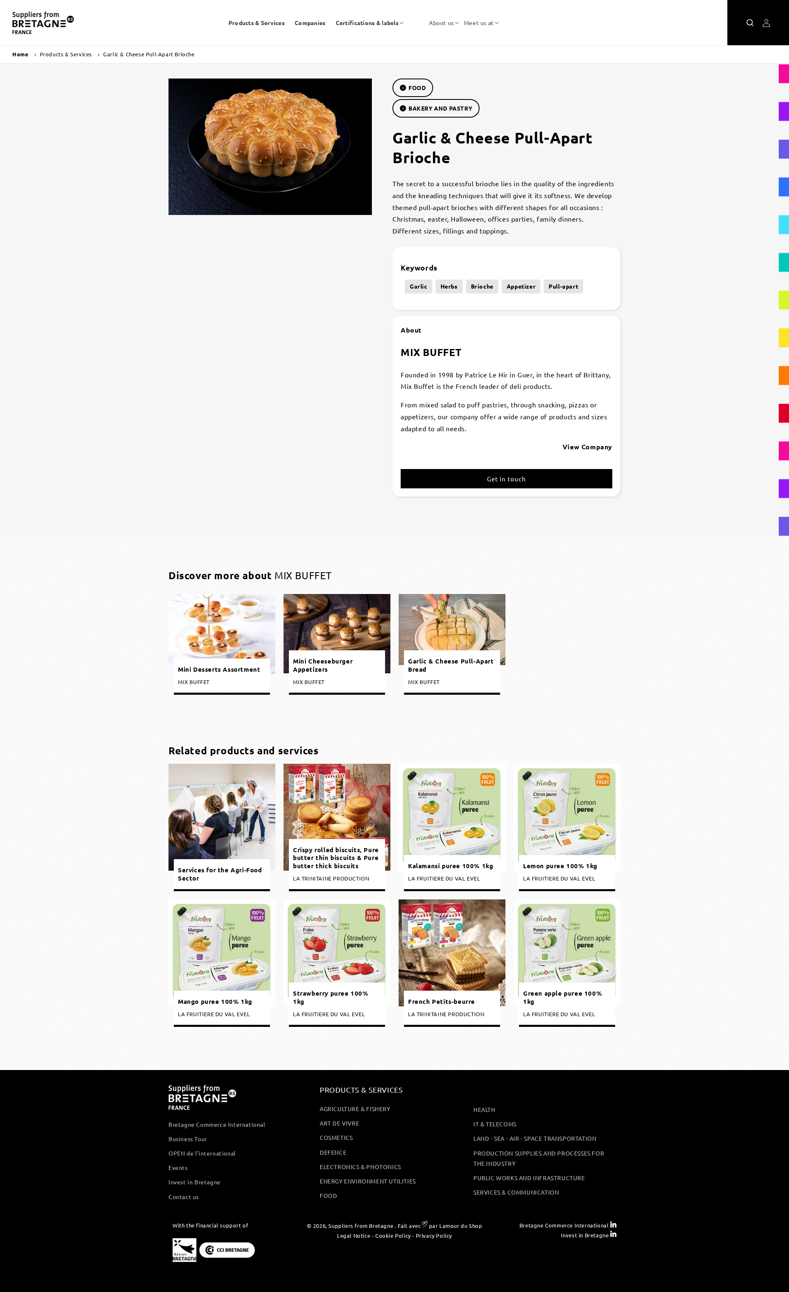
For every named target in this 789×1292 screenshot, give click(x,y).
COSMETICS (336, 1137)
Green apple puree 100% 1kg (562, 997)
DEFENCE (333, 1152)
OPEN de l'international (202, 1153)
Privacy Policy (434, 1235)
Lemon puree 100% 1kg (560, 865)
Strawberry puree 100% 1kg (331, 997)
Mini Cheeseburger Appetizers (323, 666)
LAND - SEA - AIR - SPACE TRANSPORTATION (534, 1138)
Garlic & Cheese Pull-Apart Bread (451, 666)
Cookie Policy (393, 1235)
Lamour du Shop (460, 1225)
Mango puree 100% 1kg (215, 1001)
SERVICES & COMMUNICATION (516, 1192)
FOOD (417, 87)
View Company (587, 446)
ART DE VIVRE (339, 1123)
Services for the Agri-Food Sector (220, 874)
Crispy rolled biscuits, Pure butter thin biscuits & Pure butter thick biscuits (336, 857)
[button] (367, 22)
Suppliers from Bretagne (360, 1225)
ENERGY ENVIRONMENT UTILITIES (368, 1181)
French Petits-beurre (441, 1001)
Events (178, 1167)
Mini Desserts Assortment (219, 669)
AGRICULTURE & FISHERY (355, 1108)
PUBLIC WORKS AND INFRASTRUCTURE (529, 1177)
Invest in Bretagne (194, 1182)
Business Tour (187, 1138)
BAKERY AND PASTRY (440, 108)
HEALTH (484, 1109)
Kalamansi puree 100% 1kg (450, 865)
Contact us (183, 1196)
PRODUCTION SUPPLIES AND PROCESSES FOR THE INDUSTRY (538, 1158)
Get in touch (506, 479)
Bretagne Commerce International (216, 1124)
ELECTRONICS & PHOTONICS (360, 1166)
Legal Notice (353, 1235)
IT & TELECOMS (495, 1124)
